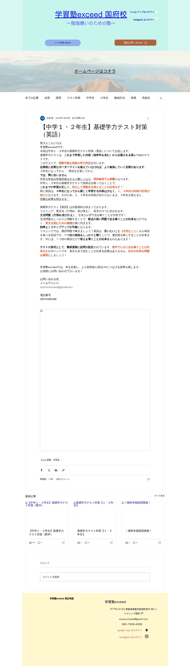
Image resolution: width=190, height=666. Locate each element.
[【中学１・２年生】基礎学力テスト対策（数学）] (46, 513)
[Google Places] (156, 12)
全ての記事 (32, 97)
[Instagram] (156, 18)
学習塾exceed (115, 601)
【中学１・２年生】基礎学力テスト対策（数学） (46, 532)
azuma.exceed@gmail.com (133, 619)
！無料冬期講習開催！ (138, 530)
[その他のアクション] (148, 118)
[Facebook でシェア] (41, 470)
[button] (161, 98)
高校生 (146, 97)
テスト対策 (73, 97)
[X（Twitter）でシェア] (48, 470)
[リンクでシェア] (63, 470)
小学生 (104, 97)
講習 (58, 97)
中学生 (90, 97)
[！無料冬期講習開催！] (143, 513)
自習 (47, 97)
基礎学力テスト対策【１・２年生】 (94, 532)
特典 (133, 97)
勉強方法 (119, 97)
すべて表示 (159, 496)
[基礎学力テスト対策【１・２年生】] (95, 513)
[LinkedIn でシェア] (56, 470)
